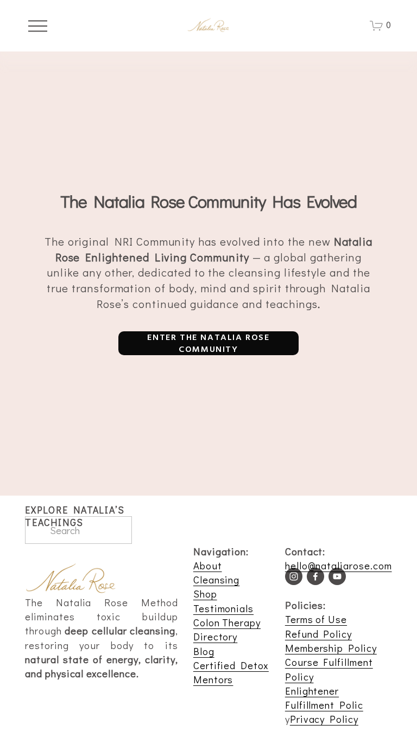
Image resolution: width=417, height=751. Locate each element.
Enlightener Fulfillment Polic (324, 697)
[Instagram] (293, 576)
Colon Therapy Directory (227, 629)
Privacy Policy (324, 719)
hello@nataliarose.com (338, 565)
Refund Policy (318, 633)
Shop (205, 593)
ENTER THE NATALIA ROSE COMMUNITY (208, 343)
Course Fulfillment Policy (329, 669)
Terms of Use (316, 619)
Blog (203, 651)
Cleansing (216, 579)
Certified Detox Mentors (231, 672)
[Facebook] (315, 576)
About (207, 565)
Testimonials (223, 608)
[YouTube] (337, 576)
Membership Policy (331, 647)
